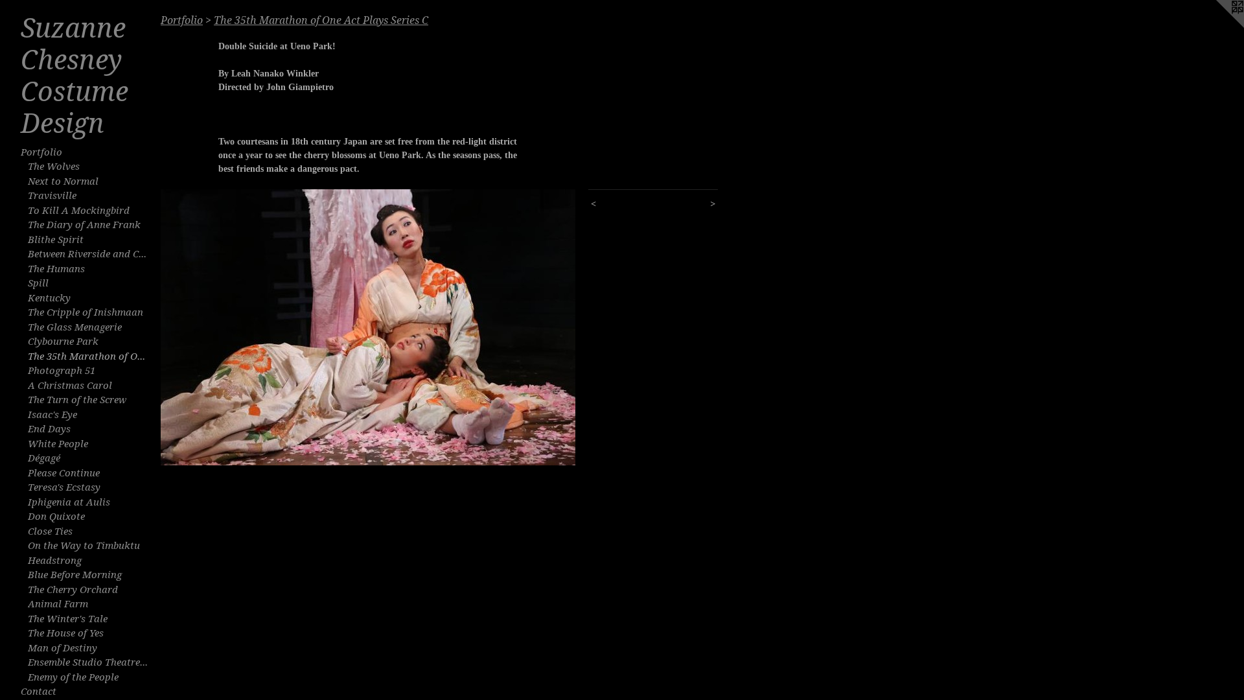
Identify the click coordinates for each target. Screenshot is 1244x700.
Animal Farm (58, 604)
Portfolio (41, 152)
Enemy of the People (73, 677)
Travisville (52, 196)
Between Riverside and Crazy (89, 254)
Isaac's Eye (52, 415)
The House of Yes (66, 633)
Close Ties (50, 531)
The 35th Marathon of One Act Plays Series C (89, 356)
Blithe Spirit (56, 240)
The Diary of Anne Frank (84, 225)
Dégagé (44, 458)
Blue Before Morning (75, 575)
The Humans (56, 269)
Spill (38, 283)
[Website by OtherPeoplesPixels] (1218, 26)
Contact (38, 691)
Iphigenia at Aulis (69, 502)
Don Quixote (56, 516)
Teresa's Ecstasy (64, 487)
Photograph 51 (61, 371)
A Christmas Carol (70, 385)
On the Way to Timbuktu (84, 546)
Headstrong (55, 560)
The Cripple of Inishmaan (85, 312)
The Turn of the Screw (77, 400)
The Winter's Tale (68, 619)
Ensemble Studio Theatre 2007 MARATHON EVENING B (89, 662)
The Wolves (54, 166)
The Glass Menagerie (75, 327)
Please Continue (64, 473)
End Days (49, 429)
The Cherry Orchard (73, 590)
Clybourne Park (63, 341)
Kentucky (49, 298)
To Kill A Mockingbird (79, 210)
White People (58, 444)
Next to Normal (63, 181)
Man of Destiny (62, 648)
